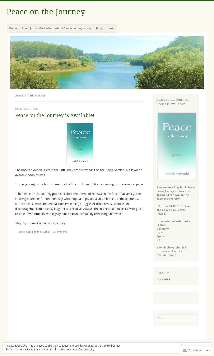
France (161, 225)
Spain (160, 236)
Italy (160, 232)
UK (158, 240)
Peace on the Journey (46, 11)
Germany (163, 229)
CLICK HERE (163, 279)
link (62, 170)
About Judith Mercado (36, 28)
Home (13, 28)
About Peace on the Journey (73, 28)
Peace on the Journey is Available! (54, 115)
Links (111, 28)
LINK (172, 206)
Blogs (99, 28)
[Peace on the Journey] (107, 62)
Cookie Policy (86, 349)
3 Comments (60, 231)
